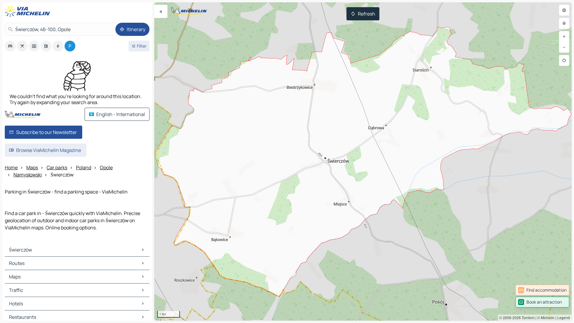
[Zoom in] (564, 36)
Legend (563, 317)
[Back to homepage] (29, 11)
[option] (10, 46)
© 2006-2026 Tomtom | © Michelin (527, 317)
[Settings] (564, 23)
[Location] (564, 60)
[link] (542, 290)
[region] (363, 161)
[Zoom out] (564, 47)
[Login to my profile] (564, 10)
